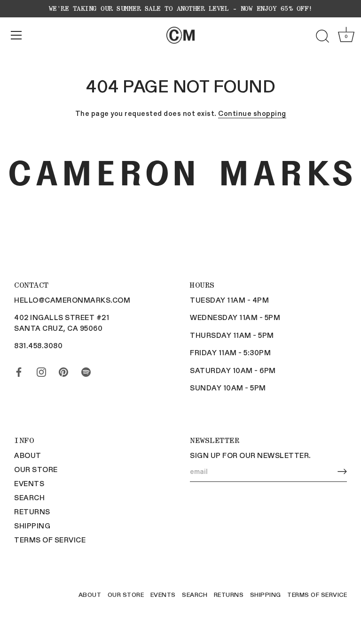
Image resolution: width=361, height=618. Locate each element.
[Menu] (16, 35)
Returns (32, 511)
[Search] (322, 36)
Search (29, 497)
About (27, 455)
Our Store (36, 469)
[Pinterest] (63, 370)
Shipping (32, 525)
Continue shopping (252, 113)
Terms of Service (50, 539)
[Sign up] (342, 471)
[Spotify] (86, 370)
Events (29, 483)
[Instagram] (41, 370)
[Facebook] (19, 370)
